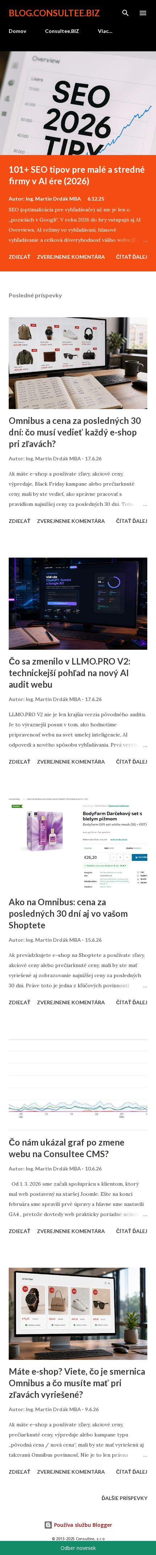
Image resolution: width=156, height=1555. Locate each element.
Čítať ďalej (131, 257)
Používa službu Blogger (82, 1524)
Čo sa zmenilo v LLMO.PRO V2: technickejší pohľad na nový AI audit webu (69, 673)
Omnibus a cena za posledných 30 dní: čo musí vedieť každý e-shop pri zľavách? (75, 432)
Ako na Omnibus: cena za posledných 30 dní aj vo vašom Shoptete (68, 913)
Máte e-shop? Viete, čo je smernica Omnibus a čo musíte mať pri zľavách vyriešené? (77, 1383)
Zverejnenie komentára (71, 257)
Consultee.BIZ (62, 31)
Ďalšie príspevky (124, 1498)
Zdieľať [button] (19, 257)
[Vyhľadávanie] (125, 13)
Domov (17, 31)
